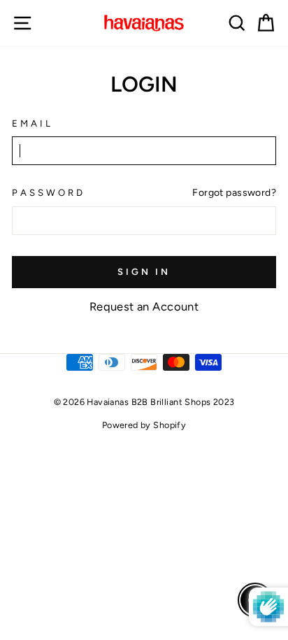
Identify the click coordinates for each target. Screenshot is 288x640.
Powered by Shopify (144, 425)
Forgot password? (234, 193)
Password (48, 192)
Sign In (144, 271)
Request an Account (144, 306)
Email (32, 123)
